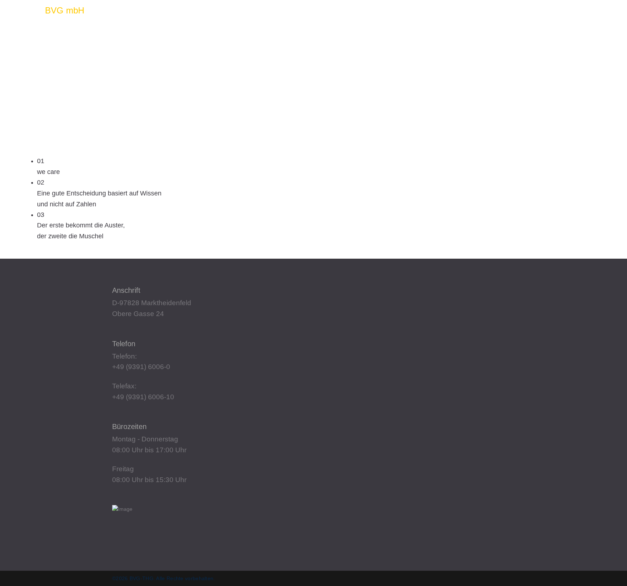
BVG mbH (64, 10)
